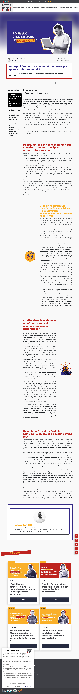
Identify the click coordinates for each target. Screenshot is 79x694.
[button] (3, 691)
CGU (58, 690)
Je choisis (17, 686)
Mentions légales (49, 690)
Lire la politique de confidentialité (10, 681)
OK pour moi (28, 686)
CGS (64, 690)
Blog (19, 73)
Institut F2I (12, 73)
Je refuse (7, 686)
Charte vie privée (73, 690)
